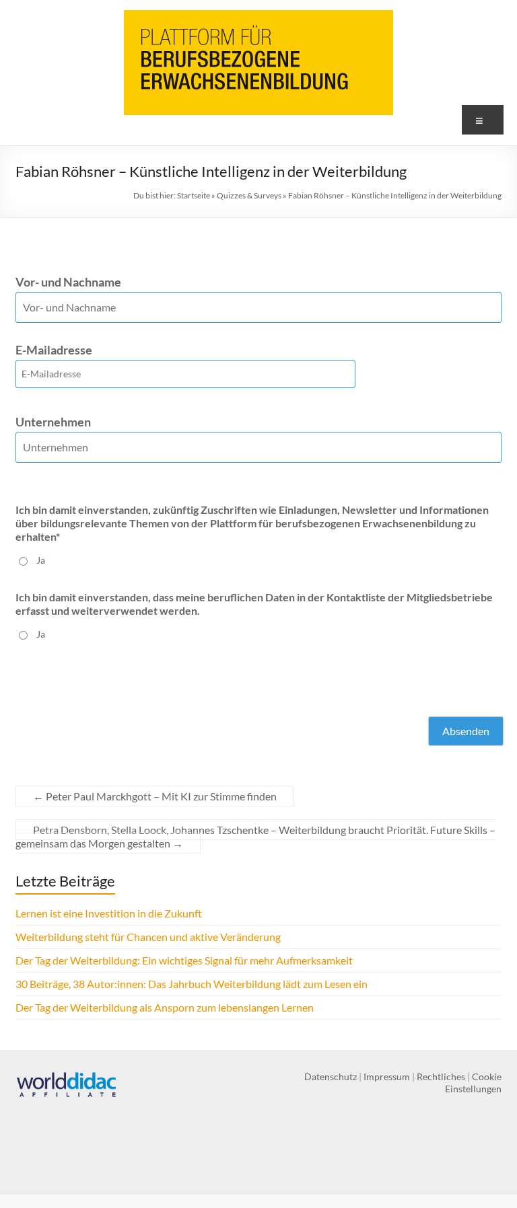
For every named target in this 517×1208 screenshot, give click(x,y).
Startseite (193, 195)
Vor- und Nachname (68, 282)
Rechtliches (441, 1076)
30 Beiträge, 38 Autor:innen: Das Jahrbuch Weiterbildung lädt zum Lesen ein (191, 983)
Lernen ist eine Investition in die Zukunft (108, 913)
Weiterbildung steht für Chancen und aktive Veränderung (148, 936)
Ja (40, 560)
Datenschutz (330, 1076)
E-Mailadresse (53, 349)
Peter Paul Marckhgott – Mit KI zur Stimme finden (155, 796)
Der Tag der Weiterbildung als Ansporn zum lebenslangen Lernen (164, 1007)
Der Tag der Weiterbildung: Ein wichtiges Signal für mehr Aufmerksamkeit (184, 960)
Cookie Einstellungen (473, 1082)
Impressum (387, 1076)
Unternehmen (53, 421)
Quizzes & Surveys (249, 195)
